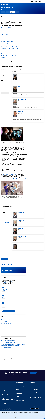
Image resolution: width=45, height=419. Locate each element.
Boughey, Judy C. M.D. (21, 244)
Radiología (3, 57)
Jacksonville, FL (4, 75)
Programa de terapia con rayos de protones (8, 55)
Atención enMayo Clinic (17, 12)
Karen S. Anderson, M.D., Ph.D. (22, 99)
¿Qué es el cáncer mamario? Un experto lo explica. (8, 319)
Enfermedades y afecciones (5, 4)
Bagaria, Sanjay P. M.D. (21, 212)
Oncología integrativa (4, 44)
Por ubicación (2, 72)
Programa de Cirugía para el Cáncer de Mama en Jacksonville (11, 53)
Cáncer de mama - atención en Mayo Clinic (7, 255)
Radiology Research (4, 62)
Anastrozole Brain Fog (5, 297)
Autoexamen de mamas (4, 321)
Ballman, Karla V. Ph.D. (21, 220)
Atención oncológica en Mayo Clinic (7, 27)
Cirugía (2, 29)
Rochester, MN (4, 76)
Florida (2, 226)
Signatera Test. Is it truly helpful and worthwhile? (7, 290)
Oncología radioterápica (5, 50)
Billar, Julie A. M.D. (20, 228)
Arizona (2, 225)
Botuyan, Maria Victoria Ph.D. (22, 236)
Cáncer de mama (7, 7)
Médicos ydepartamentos (12, 12)
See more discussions (9, 311)
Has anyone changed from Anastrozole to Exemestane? (8, 305)
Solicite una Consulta (4, 9)
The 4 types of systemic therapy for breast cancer (8, 342)
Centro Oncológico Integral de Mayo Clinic (9, 174)
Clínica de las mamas (4, 34)
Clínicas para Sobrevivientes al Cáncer (7, 32)
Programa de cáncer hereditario (6, 51)
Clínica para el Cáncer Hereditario (6, 37)
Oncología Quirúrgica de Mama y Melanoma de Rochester (11, 46)
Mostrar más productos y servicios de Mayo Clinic (8, 354)
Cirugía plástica (3, 30)
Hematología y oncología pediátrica (7, 39)
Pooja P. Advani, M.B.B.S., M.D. (22, 74)
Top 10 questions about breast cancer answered (8, 340)
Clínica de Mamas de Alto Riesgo (6, 36)
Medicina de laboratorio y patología (7, 41)
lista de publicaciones (9, 201)
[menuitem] (3, 12)
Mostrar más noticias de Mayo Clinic (6, 347)
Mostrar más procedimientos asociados (6, 334)
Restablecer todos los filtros (5, 93)
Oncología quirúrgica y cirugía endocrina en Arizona (9, 48)
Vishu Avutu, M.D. (20, 111)
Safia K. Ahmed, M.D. (21, 86)
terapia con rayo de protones (10, 166)
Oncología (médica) (4, 43)
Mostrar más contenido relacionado (6, 323)
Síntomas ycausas (3, 12)
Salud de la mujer (4, 58)
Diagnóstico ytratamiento (7, 12)
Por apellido (2, 78)
